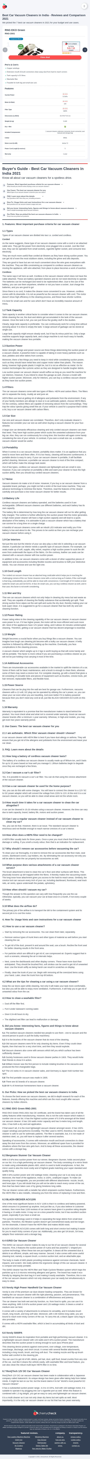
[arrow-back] (5, 50)
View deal (45, 57)
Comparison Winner (16, 39)
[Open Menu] (84, 3)
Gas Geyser (42, 1440)
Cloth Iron (18, 1440)
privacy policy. (76, 1437)
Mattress (18, 1448)
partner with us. (60, 1443)
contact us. (76, 1446)
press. (60, 1446)
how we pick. (60, 1440)
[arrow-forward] (85, 50)
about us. (60, 1437)
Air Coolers (19, 1446)
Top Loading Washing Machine (18, 1437)
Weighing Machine (42, 1437)
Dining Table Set (42, 1446)
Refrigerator (42, 1443)
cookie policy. (76, 1440)
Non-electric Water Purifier (42, 1448)
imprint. (76, 1443)
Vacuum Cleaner (19, 1443)
